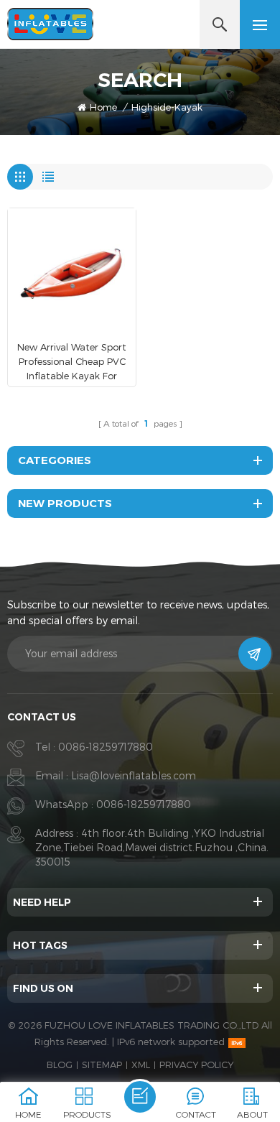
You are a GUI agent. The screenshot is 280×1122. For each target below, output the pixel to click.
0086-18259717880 (105, 747)
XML (140, 1064)
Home (103, 107)
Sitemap (102, 1064)
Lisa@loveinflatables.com (133, 775)
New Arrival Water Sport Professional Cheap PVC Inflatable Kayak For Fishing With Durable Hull (72, 362)
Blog (60, 1064)
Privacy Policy (196, 1064)
